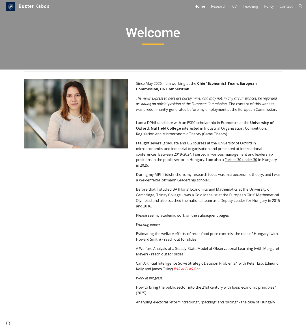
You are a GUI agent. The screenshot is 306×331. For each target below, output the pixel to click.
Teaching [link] (250, 6)
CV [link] (234, 6)
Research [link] (218, 6)
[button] (300, 6)
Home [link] (199, 6)
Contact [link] (286, 6)
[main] (153, 34)
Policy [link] (269, 6)
